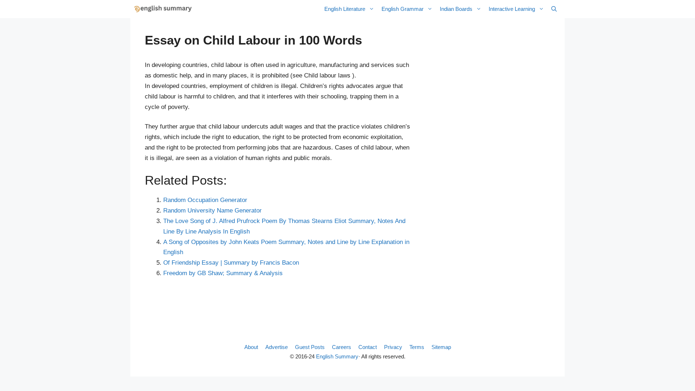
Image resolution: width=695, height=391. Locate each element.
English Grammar (403, 9)
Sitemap (441, 347)
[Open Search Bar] (554, 9)
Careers (341, 347)
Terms (416, 347)
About (251, 347)
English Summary (337, 356)
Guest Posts (310, 347)
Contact (367, 347)
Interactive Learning (512, 9)
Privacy (393, 347)
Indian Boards (456, 9)
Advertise (276, 347)
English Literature (344, 9)
